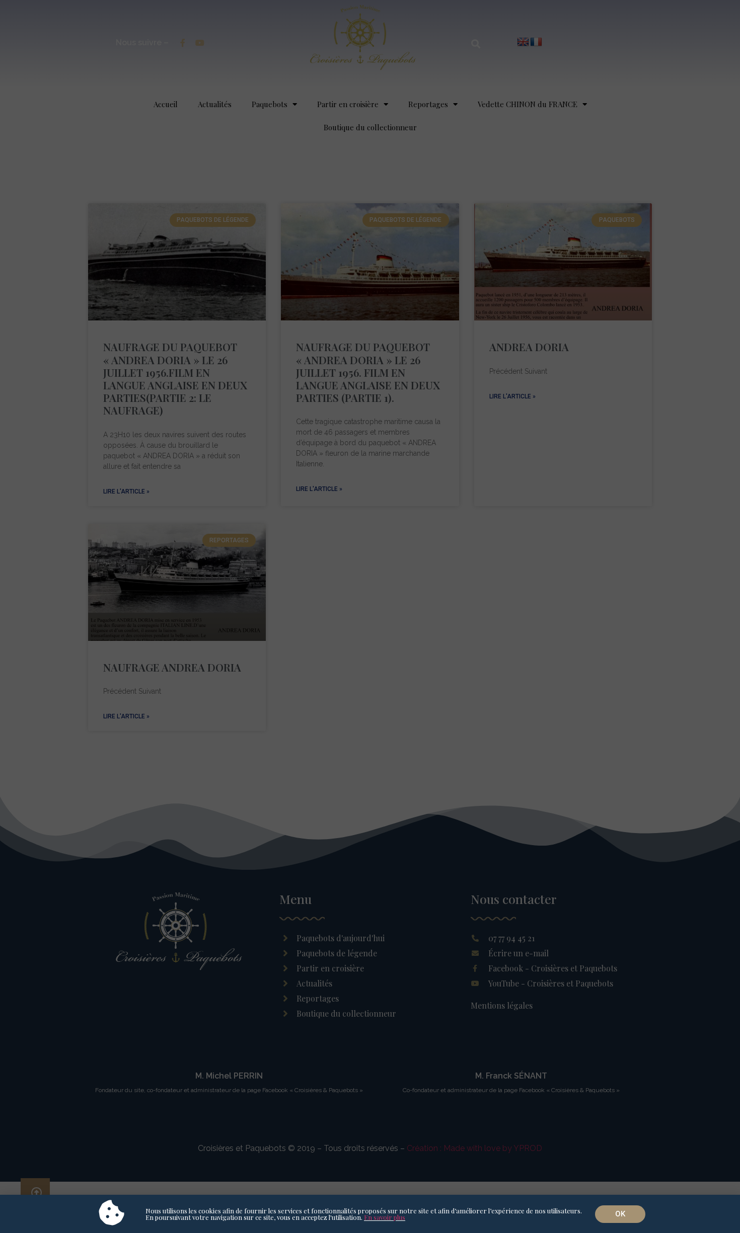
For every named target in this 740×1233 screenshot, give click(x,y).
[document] (370, 616)
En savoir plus (384, 1217)
